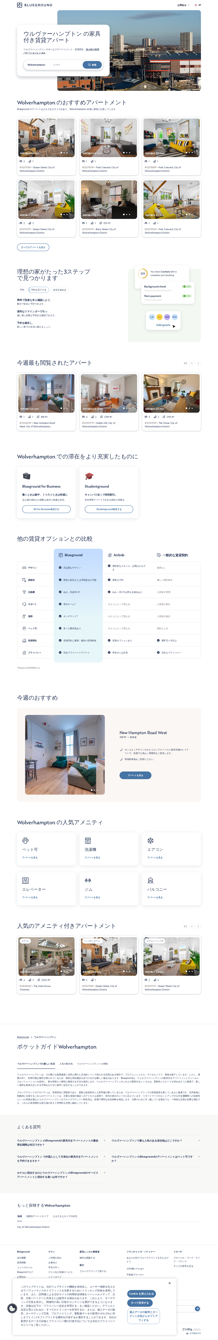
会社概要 (21, 1257)
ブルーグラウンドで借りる (93, 1271)
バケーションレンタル (34, 52)
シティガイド (55, 1276)
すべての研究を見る (183, 1266)
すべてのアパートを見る (33, 247)
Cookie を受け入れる (141, 1294)
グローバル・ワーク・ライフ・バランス (186, 1259)
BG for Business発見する (46, 509)
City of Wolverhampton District (33, 1227)
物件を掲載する (87, 1257)
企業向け (52, 1262)
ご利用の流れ (55, 1257)
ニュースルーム (25, 1267)
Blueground (23, 1037)
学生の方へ (53, 1267)
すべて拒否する (140, 1303)
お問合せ (21, 1276)
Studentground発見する (109, 509)
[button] (12, 1308)
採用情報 (21, 1262)
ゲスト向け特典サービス (60, 1272)
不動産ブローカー (135, 1274)
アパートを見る (135, 775)
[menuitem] (36, 1065)
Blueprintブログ (25, 1272)
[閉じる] (169, 1283)
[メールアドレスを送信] (197, 1308)
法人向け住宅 (92, 49)
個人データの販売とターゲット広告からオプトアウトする (144, 1316)
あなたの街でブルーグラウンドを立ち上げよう (148, 1259)
